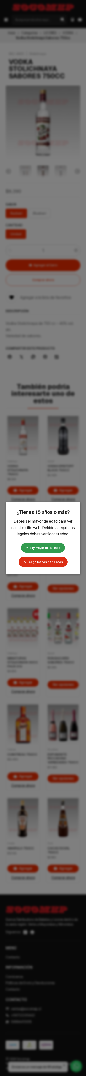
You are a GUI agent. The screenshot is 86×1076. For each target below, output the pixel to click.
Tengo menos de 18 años (44, 562)
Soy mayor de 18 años (44, 548)
